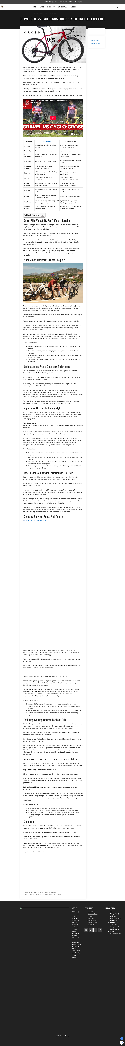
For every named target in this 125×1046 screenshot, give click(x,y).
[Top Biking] (2, 7)
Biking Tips (51, 7)
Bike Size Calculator (40, 13)
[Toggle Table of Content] (42, 215)
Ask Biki (73, 7)
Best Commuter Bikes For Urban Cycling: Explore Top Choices (43, 894)
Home (34, 7)
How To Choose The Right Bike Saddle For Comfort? (40, 892)
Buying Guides (62, 7)
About (42, 7)
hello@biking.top (115, 933)
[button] (122, 7)
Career (90, 916)
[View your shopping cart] (117, 7)
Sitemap (91, 918)
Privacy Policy (93, 914)
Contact (53, 13)
